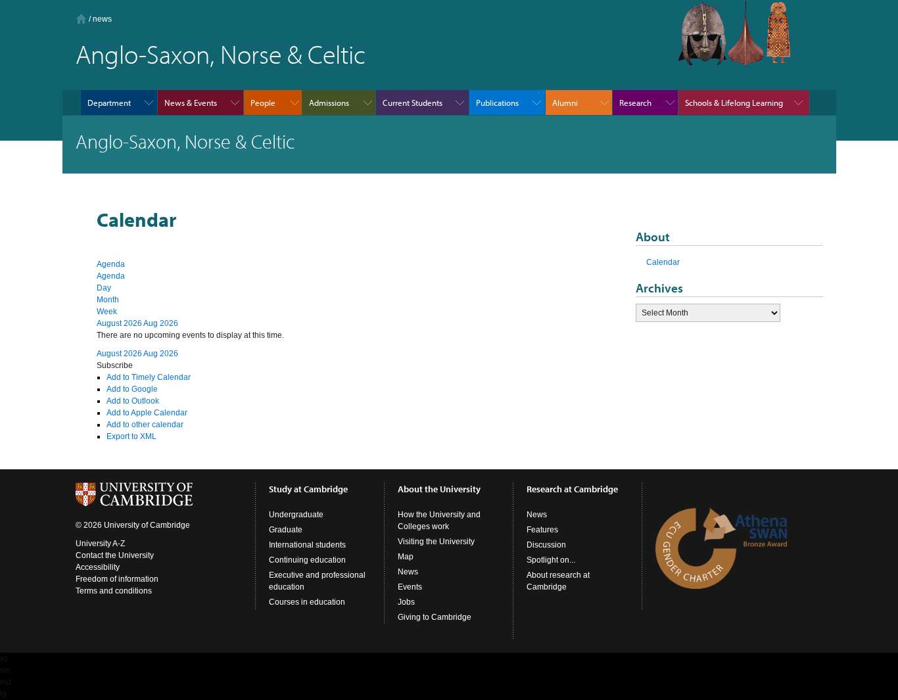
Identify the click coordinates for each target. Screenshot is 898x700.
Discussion (546, 544)
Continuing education (307, 560)
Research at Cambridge (572, 489)
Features (542, 529)
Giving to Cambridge (434, 617)
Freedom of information (117, 579)
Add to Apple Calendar (146, 412)
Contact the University (115, 555)
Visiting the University (436, 541)
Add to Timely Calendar (148, 377)
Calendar (663, 262)
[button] (115, 365)
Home (81, 18)
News (408, 571)
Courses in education (307, 602)
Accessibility (98, 567)
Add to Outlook (132, 401)
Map (406, 556)
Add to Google (132, 389)
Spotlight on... (551, 560)
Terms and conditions (114, 590)
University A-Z (100, 543)
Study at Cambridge (308, 489)
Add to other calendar (144, 424)
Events (410, 587)
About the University (439, 489)
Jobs (406, 602)
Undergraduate (296, 514)
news (102, 19)
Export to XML (131, 436)
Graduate (285, 529)
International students (307, 544)
